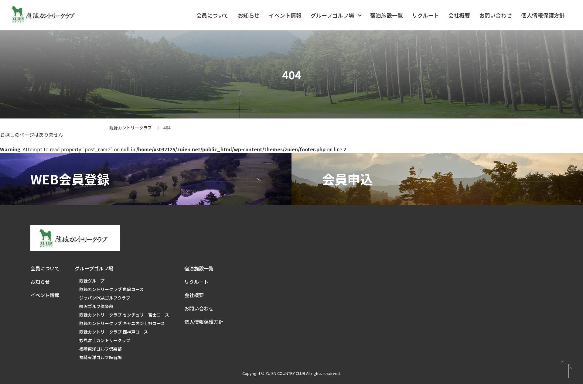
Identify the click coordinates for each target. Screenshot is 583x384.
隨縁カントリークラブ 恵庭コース (111, 289)
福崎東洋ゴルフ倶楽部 (100, 349)
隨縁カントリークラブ (130, 128)
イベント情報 (285, 15)
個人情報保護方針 (543, 15)
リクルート (425, 15)
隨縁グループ (91, 281)
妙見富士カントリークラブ (104, 340)
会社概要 (459, 15)
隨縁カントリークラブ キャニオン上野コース (122, 323)
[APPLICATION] (437, 179)
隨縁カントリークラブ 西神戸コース (113, 332)
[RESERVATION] (146, 179)
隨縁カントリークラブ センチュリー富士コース (124, 315)
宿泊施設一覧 (386, 15)
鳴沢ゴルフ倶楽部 (96, 306)
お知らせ (249, 15)
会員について (212, 15)
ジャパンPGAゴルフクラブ (104, 298)
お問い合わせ (495, 15)
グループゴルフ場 (332, 15)
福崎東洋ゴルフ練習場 (100, 357)
